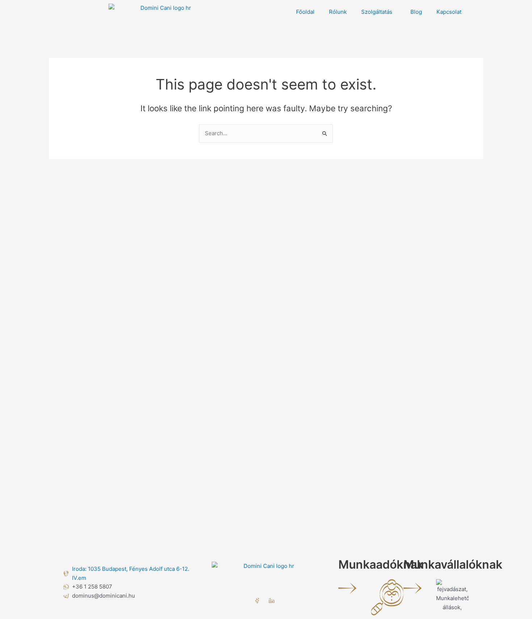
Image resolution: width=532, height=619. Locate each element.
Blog (416, 11)
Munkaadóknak (380, 564)
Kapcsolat (448, 11)
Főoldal (305, 11)
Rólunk (338, 11)
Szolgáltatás (376, 11)
